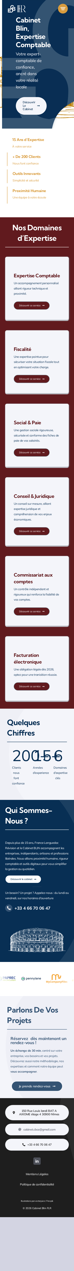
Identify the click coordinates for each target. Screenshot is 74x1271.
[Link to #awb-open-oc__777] (63, 9)
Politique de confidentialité (37, 1184)
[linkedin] (37, 1161)
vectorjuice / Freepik (44, 1201)
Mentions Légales (37, 1174)
